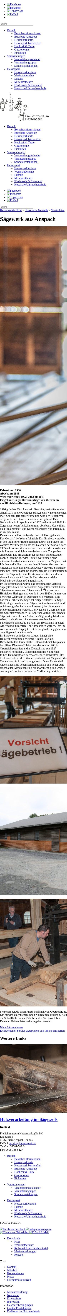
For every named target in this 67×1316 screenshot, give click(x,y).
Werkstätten (57, 210)
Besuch (11, 30)
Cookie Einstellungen (19, 1308)
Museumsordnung (17, 1292)
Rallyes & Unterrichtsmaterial (31, 1248)
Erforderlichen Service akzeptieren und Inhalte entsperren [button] (32, 1030)
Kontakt (11, 1266)
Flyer (17, 1241)
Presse (10, 1276)
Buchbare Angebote (25, 36)
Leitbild (18, 78)
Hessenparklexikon (25, 72)
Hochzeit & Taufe (24, 46)
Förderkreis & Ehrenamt (28, 85)
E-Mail (44, 1232)
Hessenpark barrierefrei (27, 43)
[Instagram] (14, 7)
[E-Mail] (12, 14)
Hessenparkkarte (23, 39)
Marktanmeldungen (25, 1251)
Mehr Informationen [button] (11, 1027)
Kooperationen (15, 1273)
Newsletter (13, 1295)
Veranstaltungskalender (27, 59)
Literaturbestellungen (19, 1279)
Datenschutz (14, 1298)
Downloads (13, 1238)
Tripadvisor (22, 1232)
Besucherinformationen (27, 33)
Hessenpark (13, 68)
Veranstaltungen (16, 56)
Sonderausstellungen (26, 65)
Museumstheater (23, 81)
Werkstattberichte (24, 75)
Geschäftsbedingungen (20, 1304)
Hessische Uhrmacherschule (30, 88)
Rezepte (18, 1254)
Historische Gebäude (36, 210)
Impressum (13, 1301)
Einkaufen (20, 52)
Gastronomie (21, 49)
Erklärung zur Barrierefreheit (23, 1311)
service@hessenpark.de (22, 1143)
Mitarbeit (12, 1270)
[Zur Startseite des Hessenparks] (33, 107)
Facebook (20, 1229)
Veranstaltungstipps (25, 62)
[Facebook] (14, 4)
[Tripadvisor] (15, 10)
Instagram (45, 1229)
